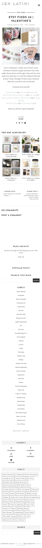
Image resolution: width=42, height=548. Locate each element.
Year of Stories (21, 424)
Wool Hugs (23, 92)
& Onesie (27, 98)
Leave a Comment (30, 24)
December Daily (21, 314)
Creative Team (21, 307)
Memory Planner (21, 371)
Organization (21, 375)
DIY (21, 325)
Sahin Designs (21, 401)
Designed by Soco (21, 318)
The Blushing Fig (27, 103)
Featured (21, 341)
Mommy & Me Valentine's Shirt (13, 98)
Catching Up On (21, 303)
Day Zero (21, 310)
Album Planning (21, 291)
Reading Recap (21, 397)
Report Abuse (21, 431)
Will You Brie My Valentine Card (15, 95)
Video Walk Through (21, 412)
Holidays (21, 359)
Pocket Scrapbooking (21, 386)
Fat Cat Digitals (21, 337)
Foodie (21, 348)
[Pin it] (22, 123)
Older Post (31, 195)
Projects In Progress (21, 394)
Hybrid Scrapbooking (21, 367)
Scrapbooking (21, 405)
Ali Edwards (21, 295)
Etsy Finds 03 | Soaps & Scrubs (31, 179)
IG (35, 92)
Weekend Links (21, 420)
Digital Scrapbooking (21, 322)
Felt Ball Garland (12, 103)
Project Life (21, 390)
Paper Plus (21, 378)
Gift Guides (21, 352)
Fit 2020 (21, 344)
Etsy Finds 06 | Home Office (31, 155)
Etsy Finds (21, 12)
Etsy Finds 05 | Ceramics (11, 179)
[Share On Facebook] (16, 123)
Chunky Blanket (11, 92)
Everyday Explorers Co (21, 333)
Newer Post (12, 194)
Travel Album (21, 409)
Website (31, 92)
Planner (21, 382)
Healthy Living (21, 356)
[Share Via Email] (25, 123)
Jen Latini (18, 544)
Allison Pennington (21, 299)
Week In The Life (21, 416)
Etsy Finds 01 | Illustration (11, 155)
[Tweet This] (19, 123)
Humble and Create (21, 363)
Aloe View (32, 95)
